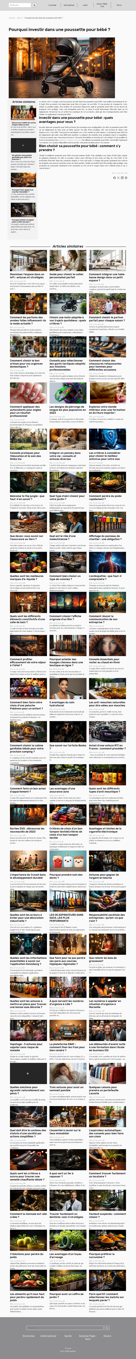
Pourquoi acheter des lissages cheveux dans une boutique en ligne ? (66, 662)
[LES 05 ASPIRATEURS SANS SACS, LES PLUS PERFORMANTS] (68, 901)
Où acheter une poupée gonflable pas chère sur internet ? (22, 157)
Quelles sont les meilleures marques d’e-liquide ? (26, 578)
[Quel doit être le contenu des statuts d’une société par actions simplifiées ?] (28, 1116)
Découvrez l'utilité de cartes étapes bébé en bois (24, 124)
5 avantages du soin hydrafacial (62, 704)
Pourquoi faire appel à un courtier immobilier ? (22, 191)
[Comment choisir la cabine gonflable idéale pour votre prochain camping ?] (28, 731)
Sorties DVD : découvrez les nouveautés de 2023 (27, 830)
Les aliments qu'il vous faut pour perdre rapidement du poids (27, 1297)
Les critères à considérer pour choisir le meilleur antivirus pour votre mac (104, 456)
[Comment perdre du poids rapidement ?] (107, 482)
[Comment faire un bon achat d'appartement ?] (28, 774)
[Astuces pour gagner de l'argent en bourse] (107, 861)
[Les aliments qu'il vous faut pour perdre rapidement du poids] (28, 1280)
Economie (52, 5)
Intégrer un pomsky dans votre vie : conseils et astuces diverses (65, 456)
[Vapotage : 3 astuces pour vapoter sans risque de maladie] (28, 1030)
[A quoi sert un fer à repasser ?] (68, 1159)
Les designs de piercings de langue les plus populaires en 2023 (68, 409)
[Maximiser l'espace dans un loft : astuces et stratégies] (28, 260)
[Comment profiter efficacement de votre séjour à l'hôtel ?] (28, 645)
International (69, 5)
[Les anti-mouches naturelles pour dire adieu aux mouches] (107, 688)
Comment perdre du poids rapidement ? (105, 498)
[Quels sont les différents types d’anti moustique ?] (107, 774)
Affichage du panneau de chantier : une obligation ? (105, 538)
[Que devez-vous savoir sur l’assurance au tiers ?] (28, 522)
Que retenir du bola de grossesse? (103, 959)
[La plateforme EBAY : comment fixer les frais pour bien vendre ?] (68, 1030)
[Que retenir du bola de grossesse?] (107, 944)
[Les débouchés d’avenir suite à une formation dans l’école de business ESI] (107, 1030)
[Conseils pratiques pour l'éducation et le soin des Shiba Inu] (28, 439)
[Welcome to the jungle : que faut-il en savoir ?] (28, 482)
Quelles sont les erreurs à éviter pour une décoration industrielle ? (26, 918)
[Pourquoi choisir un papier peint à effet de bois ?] (23, 210)
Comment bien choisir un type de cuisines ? (65, 578)
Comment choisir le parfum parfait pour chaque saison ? (107, 319)
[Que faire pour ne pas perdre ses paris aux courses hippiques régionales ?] (68, 944)
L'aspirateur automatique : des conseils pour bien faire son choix (106, 1133)
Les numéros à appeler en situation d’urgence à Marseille (105, 1004)
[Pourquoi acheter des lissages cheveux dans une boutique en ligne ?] (68, 645)
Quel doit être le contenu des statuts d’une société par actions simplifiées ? (28, 1133)
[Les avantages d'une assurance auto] (68, 774)
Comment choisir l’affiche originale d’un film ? (65, 618)
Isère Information (68, 1351)
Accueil (11, 18)
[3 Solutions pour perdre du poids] (28, 1240)
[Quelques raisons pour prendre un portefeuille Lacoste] (107, 1073)
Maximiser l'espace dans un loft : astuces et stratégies (27, 276)
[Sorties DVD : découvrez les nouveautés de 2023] (28, 814)
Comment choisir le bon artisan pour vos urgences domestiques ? (26, 363)
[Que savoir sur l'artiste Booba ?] (68, 731)
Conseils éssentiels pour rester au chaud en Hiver (104, 661)
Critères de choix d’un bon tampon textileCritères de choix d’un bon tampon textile (66, 833)
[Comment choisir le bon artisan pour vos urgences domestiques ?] (28, 346)
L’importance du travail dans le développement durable (28, 876)
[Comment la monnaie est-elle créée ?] (28, 1200)
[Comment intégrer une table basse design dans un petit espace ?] (107, 260)
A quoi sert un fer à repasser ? (61, 1175)
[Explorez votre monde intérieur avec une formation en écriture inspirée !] (107, 393)
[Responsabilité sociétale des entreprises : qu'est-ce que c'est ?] (107, 901)
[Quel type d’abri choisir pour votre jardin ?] (68, 482)
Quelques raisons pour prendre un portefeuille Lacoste (103, 1090)
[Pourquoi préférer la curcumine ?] (107, 1240)
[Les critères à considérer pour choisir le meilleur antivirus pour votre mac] (107, 439)
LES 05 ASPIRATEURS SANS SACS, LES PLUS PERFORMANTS (66, 918)
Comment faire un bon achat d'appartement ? (28, 790)
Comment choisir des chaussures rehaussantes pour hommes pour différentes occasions (105, 365)
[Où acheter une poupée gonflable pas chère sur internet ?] (23, 145)
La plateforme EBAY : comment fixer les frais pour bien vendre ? (67, 1047)
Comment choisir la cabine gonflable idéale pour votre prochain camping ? (27, 748)
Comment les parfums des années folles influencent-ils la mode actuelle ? (28, 320)
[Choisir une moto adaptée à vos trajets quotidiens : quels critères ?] (68, 303)
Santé (85, 5)
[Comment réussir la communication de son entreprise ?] (107, 602)
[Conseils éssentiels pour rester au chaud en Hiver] (107, 645)
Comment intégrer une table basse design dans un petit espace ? (107, 277)
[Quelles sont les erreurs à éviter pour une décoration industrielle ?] (28, 901)
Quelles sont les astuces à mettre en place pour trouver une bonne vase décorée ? (28, 1004)
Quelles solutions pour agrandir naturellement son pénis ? (27, 1090)
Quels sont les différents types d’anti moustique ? (104, 790)
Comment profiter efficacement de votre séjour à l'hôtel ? (28, 662)
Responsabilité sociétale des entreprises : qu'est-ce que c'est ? (107, 918)
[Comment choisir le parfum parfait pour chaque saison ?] (107, 303)
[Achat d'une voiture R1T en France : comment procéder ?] (107, 731)
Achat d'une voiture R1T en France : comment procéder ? (107, 747)
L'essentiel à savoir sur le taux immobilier (65, 1132)
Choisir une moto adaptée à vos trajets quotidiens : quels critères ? (68, 320)
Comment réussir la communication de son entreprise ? (103, 619)
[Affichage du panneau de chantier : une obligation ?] (107, 522)
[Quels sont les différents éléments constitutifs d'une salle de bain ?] (28, 602)
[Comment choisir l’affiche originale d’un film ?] (68, 602)
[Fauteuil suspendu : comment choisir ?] (107, 1200)
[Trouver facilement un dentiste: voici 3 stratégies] (68, 1200)
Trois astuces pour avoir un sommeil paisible (66, 1089)
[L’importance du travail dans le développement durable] (28, 861)
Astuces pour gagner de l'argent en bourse (104, 876)
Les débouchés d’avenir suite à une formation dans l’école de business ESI (107, 1047)
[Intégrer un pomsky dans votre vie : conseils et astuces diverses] (68, 439)
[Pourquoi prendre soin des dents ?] (68, 861)
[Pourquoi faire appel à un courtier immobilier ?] (23, 180)
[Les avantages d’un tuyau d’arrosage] (68, 1240)
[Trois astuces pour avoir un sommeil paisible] (68, 1073)
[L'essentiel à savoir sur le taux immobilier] (68, 1116)
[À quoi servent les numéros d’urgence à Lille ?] (68, 987)
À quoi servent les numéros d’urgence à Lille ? (67, 1003)
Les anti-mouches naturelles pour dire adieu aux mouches (107, 704)
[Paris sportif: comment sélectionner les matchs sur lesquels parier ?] (107, 1280)
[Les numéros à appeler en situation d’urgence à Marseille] (107, 987)
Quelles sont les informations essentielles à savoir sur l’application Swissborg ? (28, 961)
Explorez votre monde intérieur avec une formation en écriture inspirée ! (107, 409)
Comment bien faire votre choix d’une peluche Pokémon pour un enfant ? (26, 705)
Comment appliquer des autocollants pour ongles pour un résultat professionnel (25, 411)
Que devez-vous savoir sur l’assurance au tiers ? (26, 538)
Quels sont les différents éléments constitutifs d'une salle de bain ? (27, 619)
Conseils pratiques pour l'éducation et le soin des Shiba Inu (25, 456)
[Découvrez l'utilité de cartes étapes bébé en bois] (23, 113)
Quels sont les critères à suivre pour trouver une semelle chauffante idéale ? (27, 1176)
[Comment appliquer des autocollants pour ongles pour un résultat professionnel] (28, 393)
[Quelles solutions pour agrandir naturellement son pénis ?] (28, 1073)
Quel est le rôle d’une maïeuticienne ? (63, 538)
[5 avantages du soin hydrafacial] (68, 688)
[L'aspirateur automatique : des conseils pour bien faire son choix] (107, 1116)
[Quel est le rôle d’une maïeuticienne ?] (68, 522)
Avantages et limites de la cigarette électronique (105, 830)
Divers (119, 5)
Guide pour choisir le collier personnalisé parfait (66, 276)
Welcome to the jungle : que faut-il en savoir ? (27, 498)
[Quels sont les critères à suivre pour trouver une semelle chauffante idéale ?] (28, 1159)
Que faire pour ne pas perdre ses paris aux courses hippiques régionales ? (67, 961)
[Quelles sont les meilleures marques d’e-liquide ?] (28, 562)
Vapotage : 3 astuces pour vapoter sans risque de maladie (26, 1047)
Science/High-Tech (102, 5)
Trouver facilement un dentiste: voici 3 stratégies (66, 1215)
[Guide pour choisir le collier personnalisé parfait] (68, 260)
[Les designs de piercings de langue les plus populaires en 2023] (68, 393)
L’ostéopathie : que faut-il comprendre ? (105, 578)
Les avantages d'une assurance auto (62, 790)
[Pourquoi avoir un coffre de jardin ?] (68, 1280)
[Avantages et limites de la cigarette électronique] (107, 814)
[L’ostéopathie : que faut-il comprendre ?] (107, 562)
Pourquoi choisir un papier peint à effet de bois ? (23, 221)
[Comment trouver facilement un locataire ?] (107, 1159)
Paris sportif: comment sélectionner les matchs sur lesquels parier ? (106, 1297)
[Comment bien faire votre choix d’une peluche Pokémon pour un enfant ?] (28, 688)
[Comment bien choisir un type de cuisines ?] (68, 562)
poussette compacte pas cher (70, 140)
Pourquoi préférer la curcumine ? (102, 1256)
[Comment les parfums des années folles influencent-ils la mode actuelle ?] (28, 303)
